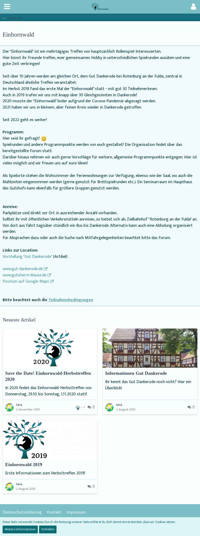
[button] (7, 6)
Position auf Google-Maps (26, 281)
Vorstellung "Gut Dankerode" (27, 256)
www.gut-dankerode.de (23, 268)
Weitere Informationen (20, 529)
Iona (19, 404)
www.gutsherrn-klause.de (24, 275)
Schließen (47, 529)
